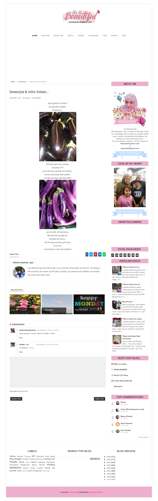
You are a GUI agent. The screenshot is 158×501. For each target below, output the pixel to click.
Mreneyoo (118, 386)
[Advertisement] (79, 59)
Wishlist (26, 468)
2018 (109, 480)
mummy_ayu (24, 345)
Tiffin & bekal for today (132, 319)
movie (47, 468)
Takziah (42, 465)
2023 (109, 465)
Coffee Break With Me (123, 381)
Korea (21, 462)
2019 (109, 477)
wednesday (46, 471)
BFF (34, 456)
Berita (52, 456)
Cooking (46, 459)
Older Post (99, 399)
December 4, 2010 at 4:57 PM (48, 330)
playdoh (24, 471)
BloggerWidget (143, 437)
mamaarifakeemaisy (27, 330)
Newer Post (16, 399)
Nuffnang (41, 462)
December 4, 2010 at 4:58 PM (47, 345)
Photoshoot (14, 465)
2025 (109, 460)
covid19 (40, 468)
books (32, 468)
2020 (109, 474)
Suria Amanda (126, 423)
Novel (33, 462)
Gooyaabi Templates (96, 492)
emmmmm (37, 98)
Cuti (53, 459)
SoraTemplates (73, 492)
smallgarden (37, 471)
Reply (21, 337)
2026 (109, 457)
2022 (109, 468)
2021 (109, 471)
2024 (109, 462)
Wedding (51, 465)
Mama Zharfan (127, 416)
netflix (19, 471)
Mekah (28, 462)
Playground (25, 465)
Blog (12, 459)
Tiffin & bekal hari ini (131, 284)
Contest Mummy (35, 459)
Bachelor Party (43, 456)
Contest (25, 459)
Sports (34, 465)
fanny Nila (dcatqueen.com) (132, 409)
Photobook (51, 462)
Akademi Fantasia (24, 456)
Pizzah (123, 402)
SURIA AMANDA (120, 370)
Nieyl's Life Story (121, 375)
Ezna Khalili (125, 430)
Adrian (13, 456)
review (29, 471)
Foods (13, 461)
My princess (127, 302)
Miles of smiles (120, 364)
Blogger (18, 459)
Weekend (15, 467)
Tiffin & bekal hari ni (130, 267)
